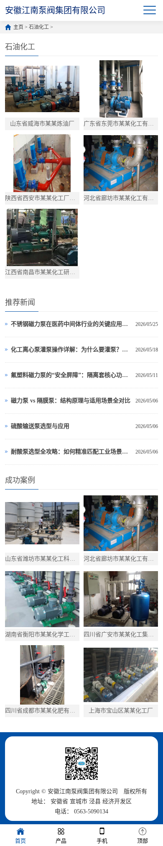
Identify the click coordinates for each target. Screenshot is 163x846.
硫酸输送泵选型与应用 (40, 426)
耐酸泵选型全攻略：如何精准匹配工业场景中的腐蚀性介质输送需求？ (71, 452)
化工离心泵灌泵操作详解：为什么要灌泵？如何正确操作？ (71, 349)
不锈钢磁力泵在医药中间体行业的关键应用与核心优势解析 (71, 324)
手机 (102, 841)
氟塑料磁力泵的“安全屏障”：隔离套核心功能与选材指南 (71, 375)
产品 (61, 841)
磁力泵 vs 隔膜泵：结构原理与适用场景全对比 (70, 400)
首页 (20, 841)
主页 (18, 27)
